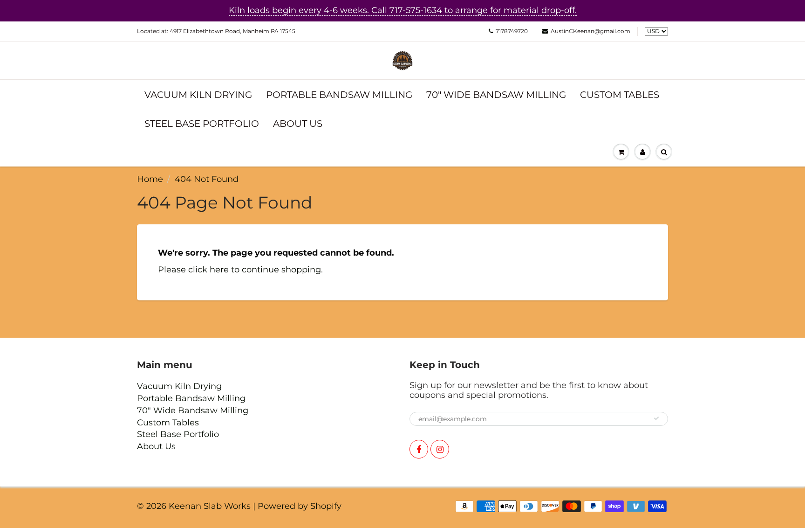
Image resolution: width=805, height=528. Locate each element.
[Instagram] (439, 449)
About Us (297, 123)
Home (150, 179)
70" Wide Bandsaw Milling (496, 94)
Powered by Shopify (299, 506)
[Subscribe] (656, 418)
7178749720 (512, 31)
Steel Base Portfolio (201, 123)
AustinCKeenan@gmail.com (590, 31)
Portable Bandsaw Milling (339, 94)
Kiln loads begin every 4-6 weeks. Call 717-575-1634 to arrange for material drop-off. (403, 10)
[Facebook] (418, 449)
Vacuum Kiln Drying (198, 94)
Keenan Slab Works (210, 506)
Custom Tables (619, 94)
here (219, 269)
